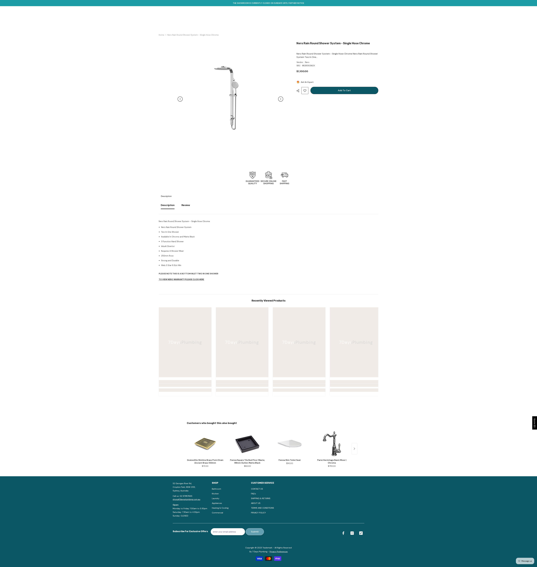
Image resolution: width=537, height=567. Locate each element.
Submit (255, 531)
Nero (307, 62)
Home (161, 35)
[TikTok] (361, 533)
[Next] (280, 99)
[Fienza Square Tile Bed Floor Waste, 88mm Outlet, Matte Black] (247, 444)
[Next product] (354, 448)
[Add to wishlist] (304, 90)
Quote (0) (534, 422)
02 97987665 (186, 496)
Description (166, 196)
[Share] (298, 90)
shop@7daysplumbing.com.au (186, 499)
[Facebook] (343, 533)
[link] (185, 385)
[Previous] (180, 99)
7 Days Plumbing (259, 551)
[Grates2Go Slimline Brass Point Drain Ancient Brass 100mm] (205, 444)
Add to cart (344, 90)
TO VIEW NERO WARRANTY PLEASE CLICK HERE (181, 279)
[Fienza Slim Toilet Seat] (289, 444)
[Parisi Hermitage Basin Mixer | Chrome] (332, 444)
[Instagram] (352, 533)
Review (186, 205)
